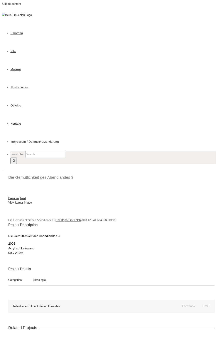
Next (23, 198)
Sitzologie (39, 279)
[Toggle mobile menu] (3, 168)
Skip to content (11, 3)
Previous (13, 198)
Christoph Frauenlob (68, 220)
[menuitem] (16, 33)
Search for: (17, 154)
